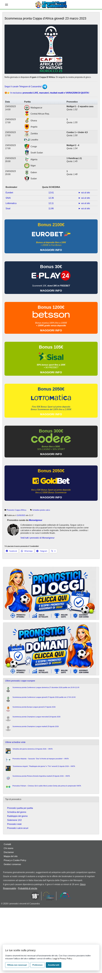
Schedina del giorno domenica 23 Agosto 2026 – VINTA (32, 749)
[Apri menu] (6, 4)
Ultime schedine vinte (15, 742)
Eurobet (9, 192)
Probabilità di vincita (27, 888)
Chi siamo (8, 848)
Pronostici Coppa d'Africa (16, 510)
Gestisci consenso (12, 864)
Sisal (8, 208)
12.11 (51, 203)
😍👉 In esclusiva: (47, 93)
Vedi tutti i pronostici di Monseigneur (37, 538)
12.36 (51, 198)
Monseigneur (35, 520)
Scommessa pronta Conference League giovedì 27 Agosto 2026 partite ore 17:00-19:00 (44, 697)
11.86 (51, 208)
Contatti (7, 844)
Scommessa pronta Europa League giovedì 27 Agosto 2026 (34, 707)
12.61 (51, 192)
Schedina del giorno (16, 812)
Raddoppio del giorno (17, 816)
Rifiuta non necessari (17, 965)
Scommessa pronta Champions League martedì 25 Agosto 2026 (35, 726)
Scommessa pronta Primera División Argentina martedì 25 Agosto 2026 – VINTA (41, 776)
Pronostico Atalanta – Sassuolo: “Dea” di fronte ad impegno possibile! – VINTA (40, 759)
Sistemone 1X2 (14, 820)
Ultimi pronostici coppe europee (20, 681)
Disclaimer (9, 852)
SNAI (8, 198)
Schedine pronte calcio (41, 510)
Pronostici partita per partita (20, 808)
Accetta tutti (53, 965)
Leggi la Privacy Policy (62, 958)
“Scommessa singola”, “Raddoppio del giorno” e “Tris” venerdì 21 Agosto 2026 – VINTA (43, 766)
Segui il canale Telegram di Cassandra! (23, 86)
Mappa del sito (11, 856)
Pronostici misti (14, 824)
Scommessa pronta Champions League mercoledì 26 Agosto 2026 (36, 717)
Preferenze (37, 965)
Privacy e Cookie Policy (15, 860)
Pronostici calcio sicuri (17, 828)
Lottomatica (11, 203)
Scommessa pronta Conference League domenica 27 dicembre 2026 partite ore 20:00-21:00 (45, 687)
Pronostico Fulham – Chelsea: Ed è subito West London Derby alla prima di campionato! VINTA (46, 786)
